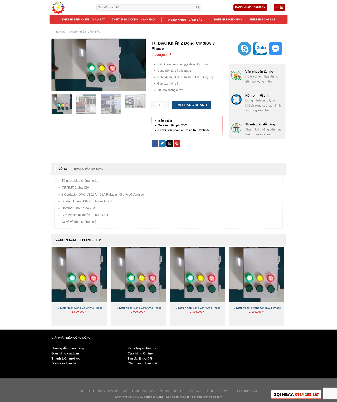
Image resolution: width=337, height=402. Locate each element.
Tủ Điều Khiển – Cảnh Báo (184, 19)
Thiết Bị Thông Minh (228, 19)
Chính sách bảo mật (142, 363)
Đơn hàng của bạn (65, 353)
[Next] (138, 65)
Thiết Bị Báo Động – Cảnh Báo (133, 19)
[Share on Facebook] (155, 143)
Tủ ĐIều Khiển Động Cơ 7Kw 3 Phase (197, 307)
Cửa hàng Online (140, 353)
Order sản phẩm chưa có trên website (184, 130)
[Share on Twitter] (162, 143)
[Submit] (197, 7)
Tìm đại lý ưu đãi (140, 358)
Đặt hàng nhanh (191, 105)
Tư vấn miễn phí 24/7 (172, 125)
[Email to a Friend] (169, 143)
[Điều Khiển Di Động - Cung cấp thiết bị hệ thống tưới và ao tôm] (70, 7)
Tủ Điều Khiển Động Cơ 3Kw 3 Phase (79, 307)
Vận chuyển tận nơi (142, 348)
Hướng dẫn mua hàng (67, 348)
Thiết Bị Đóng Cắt (262, 19)
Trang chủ (58, 31)
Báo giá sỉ (165, 120)
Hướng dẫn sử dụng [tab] (88, 168)
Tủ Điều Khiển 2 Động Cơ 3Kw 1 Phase (256, 307)
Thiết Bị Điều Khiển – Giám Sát (83, 19)
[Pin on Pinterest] (177, 143)
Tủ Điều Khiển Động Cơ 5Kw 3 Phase (138, 307)
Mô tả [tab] (63, 169)
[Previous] (58, 65)
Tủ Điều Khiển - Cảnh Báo (84, 31)
